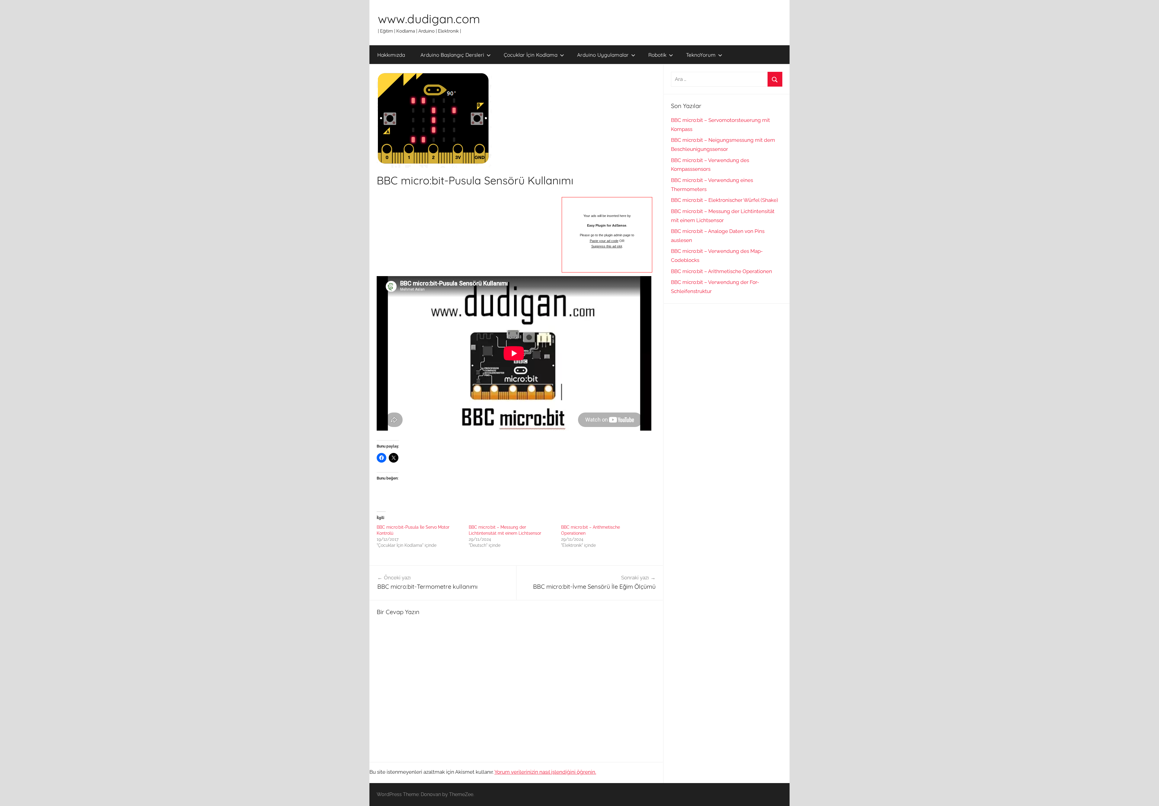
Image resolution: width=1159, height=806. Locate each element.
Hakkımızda (391, 55)
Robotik (657, 55)
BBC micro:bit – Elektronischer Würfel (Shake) (724, 200)
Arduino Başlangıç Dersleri (452, 55)
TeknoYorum (701, 55)
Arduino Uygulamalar (603, 55)
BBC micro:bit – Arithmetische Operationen (721, 271)
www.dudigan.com (429, 18)
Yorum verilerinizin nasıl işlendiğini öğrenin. (545, 772)
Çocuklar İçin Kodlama (530, 55)
